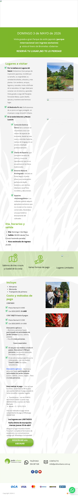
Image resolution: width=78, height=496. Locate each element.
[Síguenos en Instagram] (36, 472)
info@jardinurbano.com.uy (59, 464)
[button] (72, 490)
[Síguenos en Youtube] (40, 472)
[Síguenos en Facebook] (32, 472)
